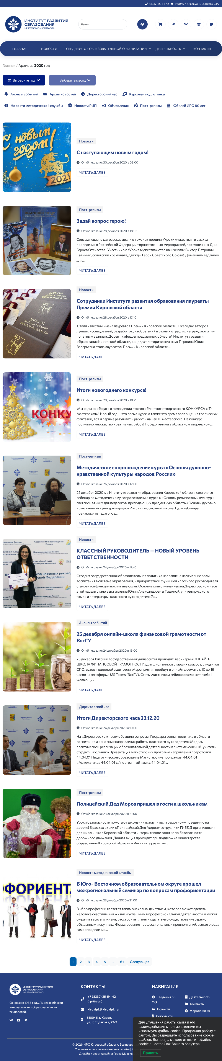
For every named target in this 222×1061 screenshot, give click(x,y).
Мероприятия (199, 1011)
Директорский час (102, 94)
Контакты (197, 1004)
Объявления (118, 105)
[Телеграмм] (173, 24)
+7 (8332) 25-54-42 (102, 998)
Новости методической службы (36, 105)
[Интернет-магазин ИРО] (160, 24)
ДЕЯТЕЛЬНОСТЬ (168, 49)
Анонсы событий (24, 94)
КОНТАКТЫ (202, 49)
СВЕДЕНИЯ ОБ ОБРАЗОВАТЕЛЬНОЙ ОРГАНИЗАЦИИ (106, 49)
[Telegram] (25, 1020)
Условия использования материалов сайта (102, 1049)
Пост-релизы (150, 105)
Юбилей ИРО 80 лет (189, 105)
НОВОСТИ (49, 49)
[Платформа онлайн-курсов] (199, 24)
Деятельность (199, 997)
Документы (164, 1016)
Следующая (139, 962)
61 (122, 962)
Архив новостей (62, 94)
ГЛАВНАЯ (19, 49)
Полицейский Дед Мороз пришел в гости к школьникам (142, 804)
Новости (86, 141)
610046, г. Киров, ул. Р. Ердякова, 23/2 (102, 1019)
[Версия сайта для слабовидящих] (142, 24)
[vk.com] (186, 24)
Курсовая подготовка (147, 94)
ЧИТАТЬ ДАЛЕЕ (92, 172)
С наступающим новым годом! (113, 152)
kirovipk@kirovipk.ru (103, 1009)
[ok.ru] (19, 1020)
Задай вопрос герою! (101, 221)
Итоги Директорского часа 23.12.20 (118, 718)
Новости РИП (85, 105)
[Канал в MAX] (211, 24)
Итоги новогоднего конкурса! (111, 390)
